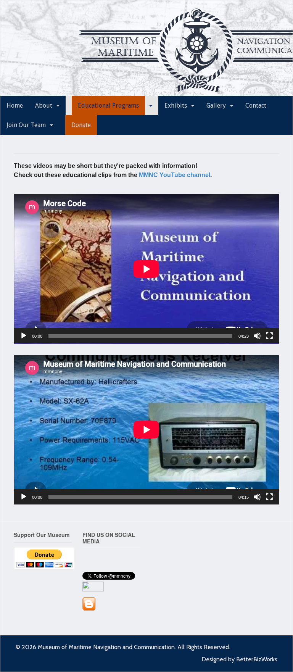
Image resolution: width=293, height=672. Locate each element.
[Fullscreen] (269, 336)
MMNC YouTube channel (174, 175)
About (43, 105)
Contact (255, 105)
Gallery (216, 105)
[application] (146, 269)
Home (14, 105)
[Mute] (257, 336)
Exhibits (175, 105)
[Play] (23, 336)
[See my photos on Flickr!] (93, 587)
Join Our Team (26, 125)
